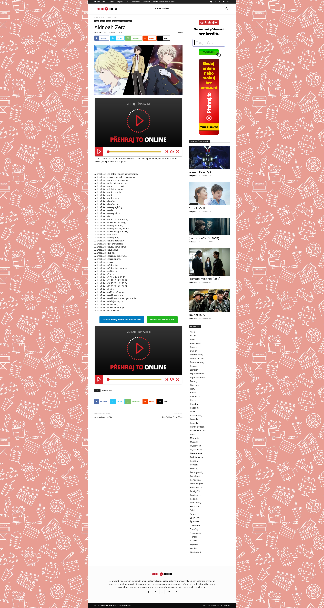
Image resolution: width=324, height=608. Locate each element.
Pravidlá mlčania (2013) (204, 279)
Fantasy (193, 381)
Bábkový (194, 347)
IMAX (192, 411)
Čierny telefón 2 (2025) (204, 238)
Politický (194, 468)
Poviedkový (195, 479)
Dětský (193, 350)
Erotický (194, 369)
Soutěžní (194, 514)
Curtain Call (197, 208)
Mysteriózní (195, 445)
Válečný (129, 21)
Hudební (194, 404)
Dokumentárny (197, 362)
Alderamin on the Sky (103, 417)
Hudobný (194, 407)
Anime (103, 21)
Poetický (194, 461)
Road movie (195, 495)
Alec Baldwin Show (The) (172, 417)
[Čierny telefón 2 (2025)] (209, 226)
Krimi (192, 434)
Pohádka (194, 464)
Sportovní (194, 517)
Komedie (194, 423)
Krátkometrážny (198, 430)
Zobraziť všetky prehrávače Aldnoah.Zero (122, 319)
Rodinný (194, 498)
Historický (195, 396)
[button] (227, 8)
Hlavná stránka (162, 8)
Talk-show (195, 525)
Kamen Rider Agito (201, 172)
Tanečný (194, 529)
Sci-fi (123, 21)
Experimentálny (197, 377)
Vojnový (194, 544)
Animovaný (195, 343)
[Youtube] (228, 1)
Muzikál (194, 442)
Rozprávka (195, 506)
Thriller (193, 536)
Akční (103, 17)
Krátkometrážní (197, 426)
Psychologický (196, 483)
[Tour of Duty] (209, 300)
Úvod (96, 17)
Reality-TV (195, 491)
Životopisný (195, 552)
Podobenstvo (196, 457)
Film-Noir (194, 385)
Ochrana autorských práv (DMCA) (164, 2)
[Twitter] (219, 1)
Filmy (191, 234)
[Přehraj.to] (138, 127)
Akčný (193, 335)
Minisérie (194, 438)
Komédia (194, 419)
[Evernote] (211, 1)
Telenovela (195, 533)
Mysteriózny (196, 449)
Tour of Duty (197, 315)
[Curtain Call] (209, 193)
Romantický (195, 502)
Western (194, 548)
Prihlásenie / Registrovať (141, 2)
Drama (109, 21)
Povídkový (195, 476)
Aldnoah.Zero (107, 390)
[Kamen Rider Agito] (209, 157)
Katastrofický (196, 415)
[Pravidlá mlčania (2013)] (209, 262)
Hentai (193, 392)
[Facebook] (215, 1)
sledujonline (103, 32)
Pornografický (197, 472)
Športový (194, 521)
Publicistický (196, 487)
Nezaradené (116, 21)
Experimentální (197, 373)
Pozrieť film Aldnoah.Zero (162, 319)
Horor (193, 400)
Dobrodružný (196, 354)
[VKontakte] (223, 1)
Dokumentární (197, 358)
